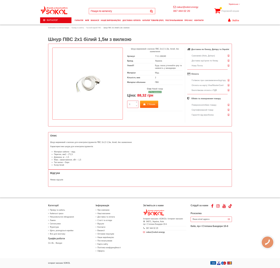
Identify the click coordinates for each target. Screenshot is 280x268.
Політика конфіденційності (109, 247)
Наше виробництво (105, 237)
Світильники (55, 224)
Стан (149, 89)
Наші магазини (103, 213)
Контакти (101, 227)
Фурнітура (54, 227)
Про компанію (103, 210)
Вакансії (101, 230)
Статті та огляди (104, 220)
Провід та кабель (57, 210)
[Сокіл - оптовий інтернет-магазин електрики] (54, 10)
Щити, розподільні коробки (61, 230)
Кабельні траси (56, 213)
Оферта (100, 251)
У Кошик (151, 104)
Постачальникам (104, 241)
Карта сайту (102, 244)
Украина (158, 61)
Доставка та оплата (106, 217)
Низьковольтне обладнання (62, 217)
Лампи (53, 220)
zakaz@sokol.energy (187, 7)
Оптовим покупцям (105, 234)
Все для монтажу (57, 234)
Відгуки (100, 224)
